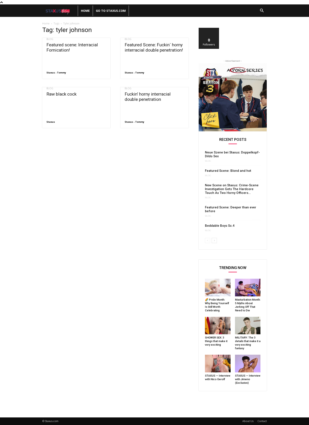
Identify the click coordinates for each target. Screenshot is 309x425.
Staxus (50, 121)
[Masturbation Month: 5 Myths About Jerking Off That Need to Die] (248, 287)
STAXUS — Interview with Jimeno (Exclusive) (247, 379)
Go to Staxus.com (111, 11)
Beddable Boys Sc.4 (220, 226)
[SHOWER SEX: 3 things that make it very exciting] (218, 325)
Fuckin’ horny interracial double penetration (148, 97)
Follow (209, 29)
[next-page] (214, 240)
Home (85, 11)
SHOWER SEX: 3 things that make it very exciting (216, 341)
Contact (262, 421)
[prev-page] (207, 240)
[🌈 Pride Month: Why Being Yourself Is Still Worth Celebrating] (218, 287)
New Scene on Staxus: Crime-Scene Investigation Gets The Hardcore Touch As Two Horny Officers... (232, 189)
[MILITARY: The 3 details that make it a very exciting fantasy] (248, 325)
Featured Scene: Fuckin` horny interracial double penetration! (154, 47)
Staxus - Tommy (56, 72)
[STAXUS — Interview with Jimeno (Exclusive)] (248, 363)
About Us (248, 421)
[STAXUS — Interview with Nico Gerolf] (218, 363)
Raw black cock (61, 94)
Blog (49, 39)
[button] (262, 11)
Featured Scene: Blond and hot (228, 171)
